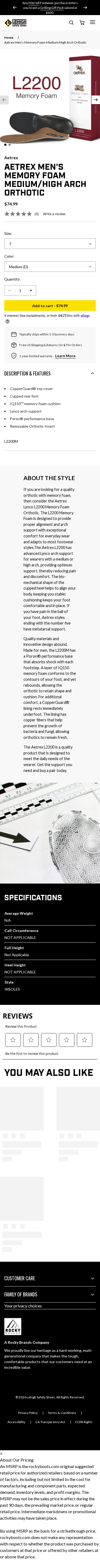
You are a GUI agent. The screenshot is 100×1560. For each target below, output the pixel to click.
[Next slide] (85, 7)
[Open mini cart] (82, 23)
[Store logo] (15, 23)
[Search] (71, 23)
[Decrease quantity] (9, 290)
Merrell (34, 3)
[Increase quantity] (31, 290)
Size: (8, 233)
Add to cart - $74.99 (64, 307)
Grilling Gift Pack (52, 8)
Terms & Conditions (62, 1413)
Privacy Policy (28, 1413)
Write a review (54, 213)
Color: (9, 256)
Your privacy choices (23, 1305)
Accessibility (16, 1422)
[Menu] (92, 22)
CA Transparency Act (50, 1422)
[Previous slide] (15, 7)
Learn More (65, 355)
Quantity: (12, 279)
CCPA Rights (84, 1422)
